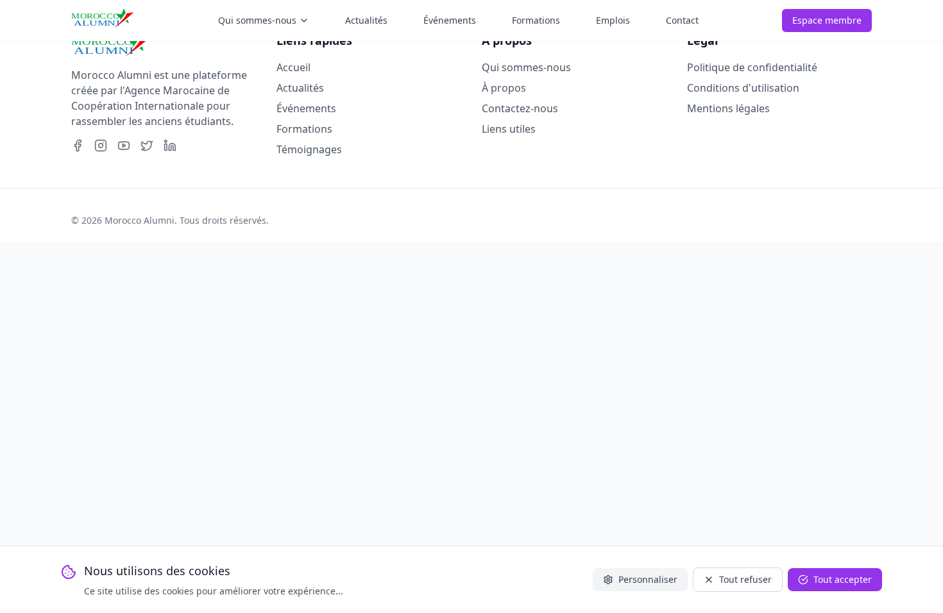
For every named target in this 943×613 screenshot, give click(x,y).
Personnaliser (647, 579)
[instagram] (100, 145)
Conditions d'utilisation (743, 88)
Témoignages (309, 149)
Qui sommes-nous (526, 67)
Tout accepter (842, 579)
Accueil (293, 67)
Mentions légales (728, 108)
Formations (304, 129)
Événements (306, 108)
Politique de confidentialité (752, 67)
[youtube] (123, 145)
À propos (504, 88)
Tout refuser (745, 579)
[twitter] (146, 145)
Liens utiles (509, 129)
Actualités (300, 88)
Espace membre (827, 20)
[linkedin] (170, 145)
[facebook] (77, 145)
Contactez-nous (520, 108)
